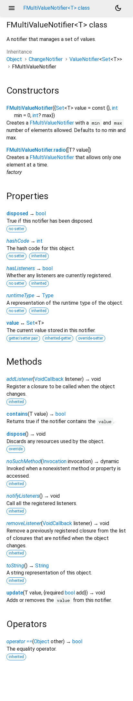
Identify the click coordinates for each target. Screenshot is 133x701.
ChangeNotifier (46, 59)
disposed (17, 213)
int (115, 108)
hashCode (17, 241)
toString (15, 566)
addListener (19, 379)
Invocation (54, 461)
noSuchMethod (23, 461)
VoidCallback (49, 379)
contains (17, 414)
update (14, 593)
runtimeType (20, 295)
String (42, 566)
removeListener (23, 523)
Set (106, 59)
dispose (15, 434)
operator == (19, 641)
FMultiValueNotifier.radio (36, 150)
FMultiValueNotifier (29, 108)
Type (48, 295)
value (12, 323)
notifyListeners (22, 496)
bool (41, 213)
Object (14, 59)
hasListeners (20, 268)
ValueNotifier (84, 59)
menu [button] (11, 8)
